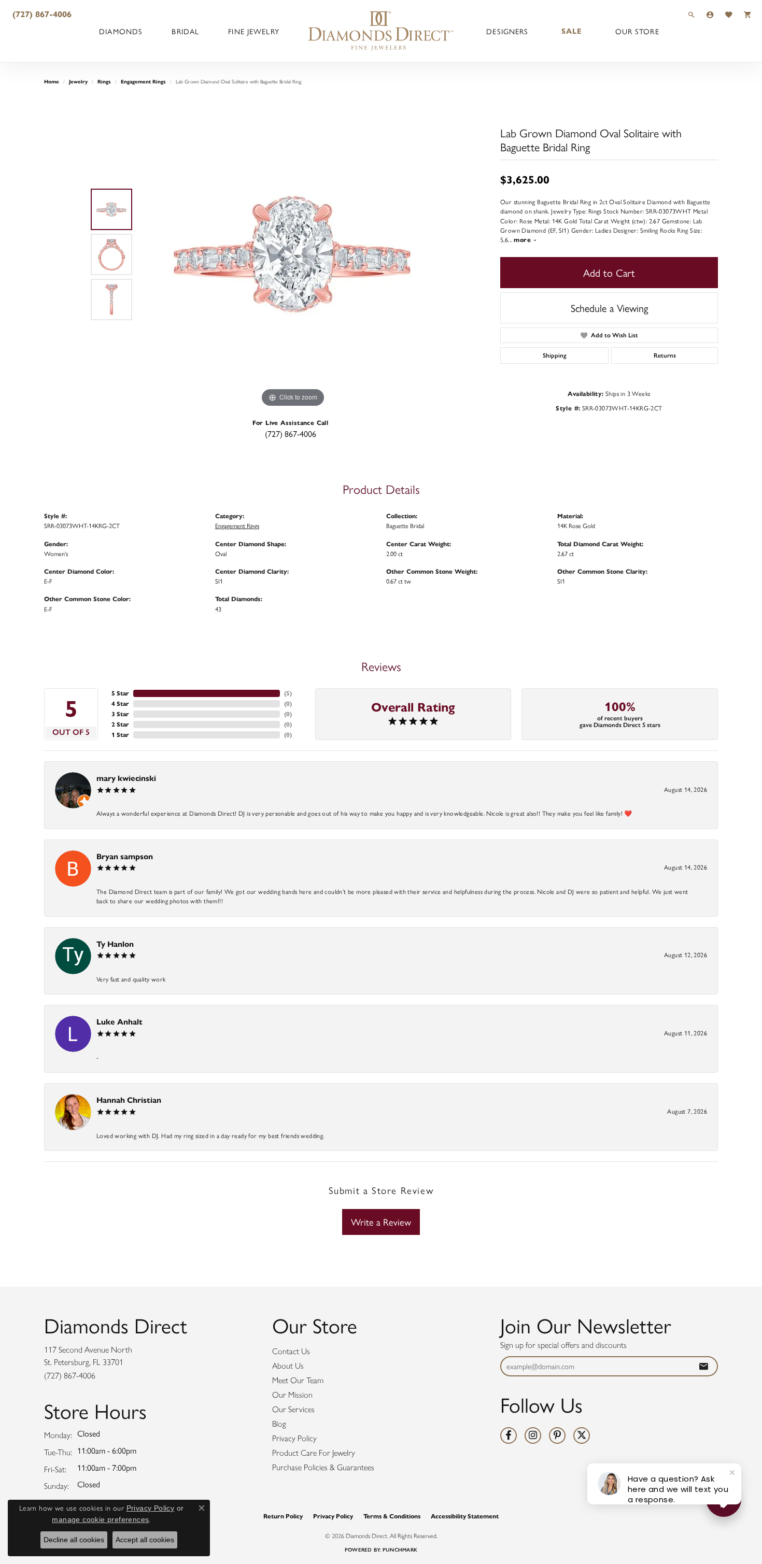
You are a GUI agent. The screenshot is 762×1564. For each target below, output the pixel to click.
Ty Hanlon (115, 944)
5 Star (120, 693)
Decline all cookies (74, 1539)
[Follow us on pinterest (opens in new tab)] (557, 1435)
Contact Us (291, 1351)
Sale (571, 31)
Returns (665, 355)
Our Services (293, 1409)
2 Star (120, 724)
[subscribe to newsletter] (703, 1366)
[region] (292, 254)
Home (51, 81)
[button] (691, 14)
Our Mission (292, 1395)
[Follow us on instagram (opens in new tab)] (533, 1435)
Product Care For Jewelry (313, 1453)
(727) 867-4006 (290, 433)
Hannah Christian (128, 1100)
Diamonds (121, 31)
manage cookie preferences (100, 1519)
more (523, 240)
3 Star (120, 714)
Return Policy (283, 1516)
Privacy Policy (294, 1438)
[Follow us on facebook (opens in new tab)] (508, 1435)
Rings (104, 81)
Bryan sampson (124, 856)
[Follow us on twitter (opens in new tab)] (581, 1435)
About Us (288, 1366)
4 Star (120, 703)
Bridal (185, 31)
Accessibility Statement (465, 1516)
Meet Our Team (297, 1380)
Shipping (555, 355)
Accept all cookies (145, 1539)
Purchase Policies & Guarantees (323, 1467)
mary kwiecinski (126, 778)
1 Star (120, 734)
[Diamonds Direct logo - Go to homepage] (381, 31)
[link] (41, 14)
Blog (279, 1424)
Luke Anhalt (119, 1022)
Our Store (637, 31)
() (288, 693)
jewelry (78, 81)
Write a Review (381, 1222)
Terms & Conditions (391, 1516)
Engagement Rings (143, 81)
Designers (507, 31)
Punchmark (400, 1549)
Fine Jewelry (253, 31)
